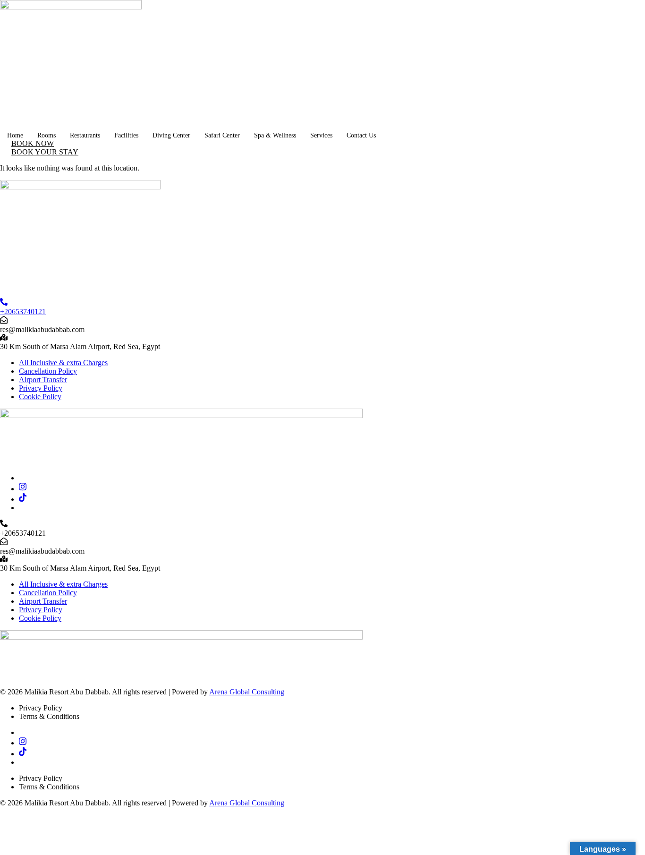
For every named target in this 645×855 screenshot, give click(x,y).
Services (321, 135)
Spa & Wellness (275, 135)
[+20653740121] (4, 303)
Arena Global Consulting (246, 692)
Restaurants (85, 135)
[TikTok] (22, 499)
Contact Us (361, 135)
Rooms (46, 135)
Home (15, 135)
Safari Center (222, 135)
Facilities (126, 135)
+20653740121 (23, 312)
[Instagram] (22, 489)
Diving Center (171, 135)
